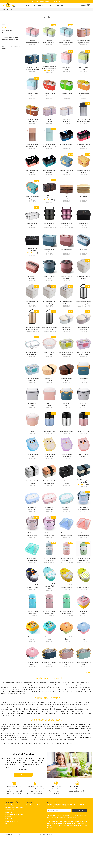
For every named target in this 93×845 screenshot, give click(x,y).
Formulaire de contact (33, 805)
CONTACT (63, 5)
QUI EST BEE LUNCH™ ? (45, 5)
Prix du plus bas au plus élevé (10, 37)
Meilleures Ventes (7, 30)
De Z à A (4, 35)
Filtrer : (4, 24)
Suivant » (88, 672)
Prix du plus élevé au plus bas (10, 39)
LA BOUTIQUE (31, 5)
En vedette (5, 28)
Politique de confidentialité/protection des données (14, 814)
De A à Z (4, 32)
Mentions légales (10, 805)
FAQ (6, 824)
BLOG (57, 5)
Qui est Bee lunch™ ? (23, 775)
